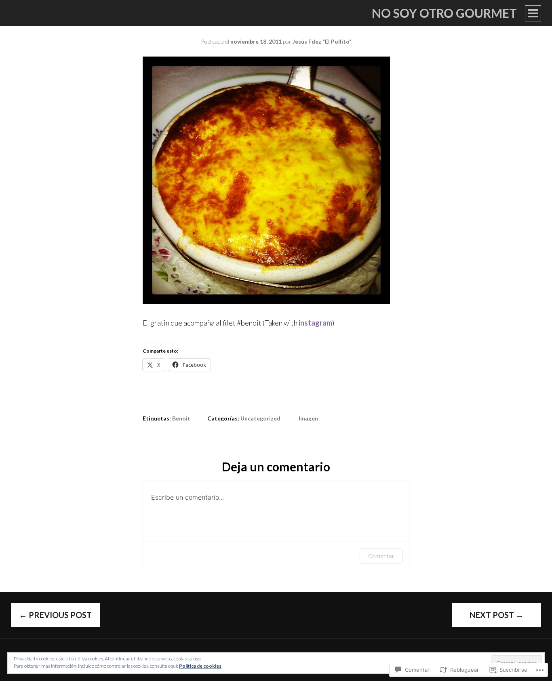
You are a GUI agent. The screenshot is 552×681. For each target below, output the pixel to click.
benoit (181, 418)
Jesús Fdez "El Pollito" (322, 41)
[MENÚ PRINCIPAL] (533, 13)
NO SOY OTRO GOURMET (444, 13)
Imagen (308, 418)
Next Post (497, 615)
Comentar (381, 556)
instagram (315, 322)
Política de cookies (200, 666)
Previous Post (55, 615)
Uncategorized (260, 418)
